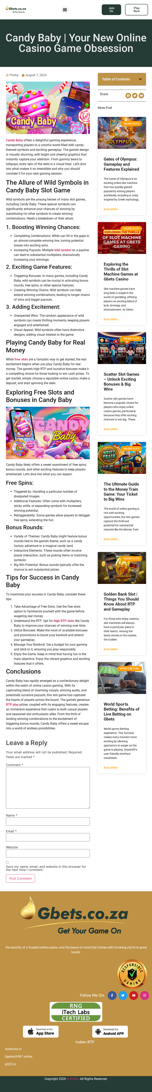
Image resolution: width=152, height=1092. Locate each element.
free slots (21, 359)
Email (11, 831)
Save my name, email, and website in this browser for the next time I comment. (46, 868)
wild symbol (62, 250)
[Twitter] (123, 995)
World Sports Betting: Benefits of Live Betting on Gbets (121, 712)
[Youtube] (133, 995)
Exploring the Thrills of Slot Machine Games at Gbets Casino (121, 272)
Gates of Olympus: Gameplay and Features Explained (121, 164)
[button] (65, 10)
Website (12, 847)
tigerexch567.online (18, 1056)
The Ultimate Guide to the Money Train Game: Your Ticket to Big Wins (121, 492)
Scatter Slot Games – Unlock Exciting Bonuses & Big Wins (121, 382)
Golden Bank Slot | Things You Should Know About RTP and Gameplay (121, 602)
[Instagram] (144, 995)
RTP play (12, 704)
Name (11, 815)
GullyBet (72, 1079)
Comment (14, 764)
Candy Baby (14, 140)
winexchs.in (13, 1049)
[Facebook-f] (112, 995)
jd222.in (10, 1064)
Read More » (111, 209)
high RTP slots (64, 621)
